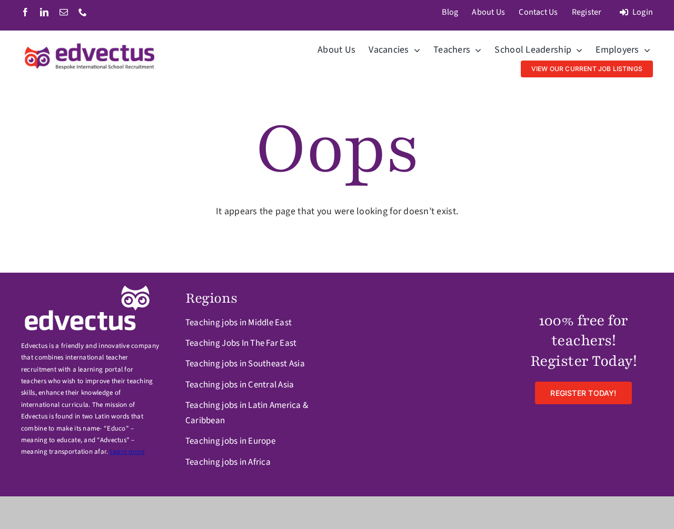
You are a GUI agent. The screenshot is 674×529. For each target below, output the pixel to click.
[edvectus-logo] (90, 45)
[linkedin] (44, 12)
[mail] (64, 12)
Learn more (127, 451)
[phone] (82, 12)
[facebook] (25, 12)
